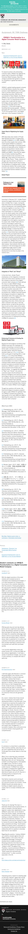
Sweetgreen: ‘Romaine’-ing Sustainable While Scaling (9, 549)
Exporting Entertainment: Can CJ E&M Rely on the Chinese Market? (12, 56)
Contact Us (14, 931)
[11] (6, 355)
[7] (7, 232)
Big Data (4, 536)
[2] (22, 113)
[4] (12, 152)
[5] (6, 171)
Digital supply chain (12, 536)
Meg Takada (7, 43)
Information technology (14, 538)
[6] (21, 208)
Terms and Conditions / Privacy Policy (14, 927)
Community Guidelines (14, 929)
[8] (17, 282)
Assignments (14, 25)
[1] (9, 106)
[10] (17, 352)
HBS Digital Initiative (8, 5)
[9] (15, 318)
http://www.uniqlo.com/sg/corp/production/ (13, 860)
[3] (14, 140)
